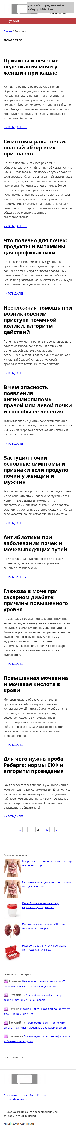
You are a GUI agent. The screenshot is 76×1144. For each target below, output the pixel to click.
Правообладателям (16, 1099)
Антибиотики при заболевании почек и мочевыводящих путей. (36, 543)
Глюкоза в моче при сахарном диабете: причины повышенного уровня (36, 600)
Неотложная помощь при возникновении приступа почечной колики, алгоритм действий (38, 319)
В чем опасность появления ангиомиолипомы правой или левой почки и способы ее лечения (38, 399)
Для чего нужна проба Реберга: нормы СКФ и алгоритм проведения (34, 764)
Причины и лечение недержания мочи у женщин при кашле (31, 66)
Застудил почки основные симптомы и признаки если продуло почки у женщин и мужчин (36, 469)
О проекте (10, 1095)
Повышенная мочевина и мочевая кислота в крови (36, 683)
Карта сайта (26, 1095)
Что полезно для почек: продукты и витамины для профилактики (35, 246)
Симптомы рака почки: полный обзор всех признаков (35, 147)
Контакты (43, 1095)
